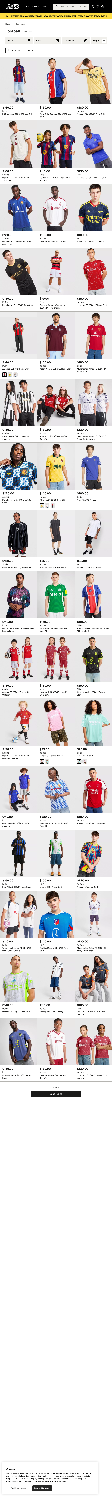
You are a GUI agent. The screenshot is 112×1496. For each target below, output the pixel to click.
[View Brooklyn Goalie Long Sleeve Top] (18, 533)
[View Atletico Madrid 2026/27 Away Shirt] (93, 658)
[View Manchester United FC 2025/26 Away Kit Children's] (93, 914)
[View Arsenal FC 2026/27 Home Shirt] (93, 789)
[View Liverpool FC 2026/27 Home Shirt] (93, 271)
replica (11, 40)
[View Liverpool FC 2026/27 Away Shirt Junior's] (56, 1041)
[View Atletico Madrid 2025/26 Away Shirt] (18, 1041)
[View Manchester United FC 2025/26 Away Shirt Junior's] (93, 402)
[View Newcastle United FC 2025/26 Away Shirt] (56, 594)
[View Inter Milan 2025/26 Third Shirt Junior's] (93, 978)
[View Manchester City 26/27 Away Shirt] (18, 271)
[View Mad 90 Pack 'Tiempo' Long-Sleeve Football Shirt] (18, 594)
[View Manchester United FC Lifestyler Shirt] (18, 466)
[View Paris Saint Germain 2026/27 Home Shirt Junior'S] (93, 594)
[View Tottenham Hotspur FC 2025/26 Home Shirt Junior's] (18, 914)
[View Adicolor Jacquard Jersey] (93, 533)
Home (7, 24)
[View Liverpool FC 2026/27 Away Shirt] (56, 207)
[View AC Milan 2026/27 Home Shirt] (18, 335)
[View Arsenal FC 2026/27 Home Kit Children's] (18, 658)
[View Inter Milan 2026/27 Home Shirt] (18, 853)
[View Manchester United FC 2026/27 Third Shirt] (18, 144)
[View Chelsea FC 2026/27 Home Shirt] (93, 144)
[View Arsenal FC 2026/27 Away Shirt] (93, 207)
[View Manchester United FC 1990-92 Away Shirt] (56, 789)
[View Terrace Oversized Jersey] (56, 722)
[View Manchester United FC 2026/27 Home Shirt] (93, 335)
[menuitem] (44, 6)
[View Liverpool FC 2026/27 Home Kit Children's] (56, 658)
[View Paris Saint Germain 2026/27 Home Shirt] (56, 80)
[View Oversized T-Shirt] (93, 722)
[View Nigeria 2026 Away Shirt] (56, 853)
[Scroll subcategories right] (104, 41)
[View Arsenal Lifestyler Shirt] (93, 853)
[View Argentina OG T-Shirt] (93, 466)
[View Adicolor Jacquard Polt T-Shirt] (56, 533)
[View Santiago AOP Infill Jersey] (56, 978)
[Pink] (42, 761)
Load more (56, 1093)
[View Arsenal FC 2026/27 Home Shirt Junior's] (56, 402)
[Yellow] (42, 505)
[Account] (93, 6)
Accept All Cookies (42, 1488)
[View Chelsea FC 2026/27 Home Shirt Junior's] (18, 789)
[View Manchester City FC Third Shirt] (18, 978)
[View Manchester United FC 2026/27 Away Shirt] (18, 207)
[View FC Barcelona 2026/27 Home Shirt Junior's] (56, 144)
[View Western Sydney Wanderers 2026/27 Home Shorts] (56, 271)
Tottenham (69, 40)
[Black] (4, 374)
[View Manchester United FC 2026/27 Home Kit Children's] (18, 722)
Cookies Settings (18, 1488)
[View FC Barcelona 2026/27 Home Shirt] (18, 80)
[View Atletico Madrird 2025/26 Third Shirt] (56, 914)
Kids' (38, 40)
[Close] (93, 1465)
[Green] (79, 761)
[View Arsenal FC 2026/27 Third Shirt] (93, 80)
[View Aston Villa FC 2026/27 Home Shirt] (56, 335)
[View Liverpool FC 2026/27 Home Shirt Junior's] (93, 1041)
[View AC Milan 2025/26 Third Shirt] (56, 466)
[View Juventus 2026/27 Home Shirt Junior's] (18, 402)
